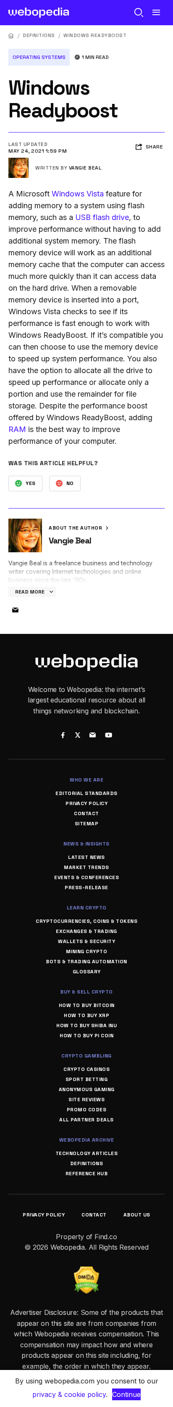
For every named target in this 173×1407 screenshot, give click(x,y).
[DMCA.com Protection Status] (86, 1271)
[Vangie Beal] (18, 161)
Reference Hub (87, 1173)
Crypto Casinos (86, 1069)
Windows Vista (78, 193)
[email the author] (15, 610)
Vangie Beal (85, 167)
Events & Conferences (86, 877)
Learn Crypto (87, 907)
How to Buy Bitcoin (87, 1005)
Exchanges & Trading (86, 931)
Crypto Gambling (86, 1055)
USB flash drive (102, 217)
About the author (76, 528)
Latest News (86, 857)
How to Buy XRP (86, 1015)
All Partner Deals (86, 1119)
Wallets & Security (86, 941)
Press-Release (86, 887)
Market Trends (86, 867)
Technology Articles (86, 1153)
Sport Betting (87, 1079)
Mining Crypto (86, 951)
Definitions (39, 35)
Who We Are (86, 779)
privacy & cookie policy (69, 1394)
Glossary (87, 971)
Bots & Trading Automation (86, 961)
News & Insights (86, 843)
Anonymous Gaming (87, 1089)
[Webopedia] (38, 13)
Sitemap (87, 823)
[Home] (11, 35)
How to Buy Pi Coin (86, 1035)
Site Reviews (86, 1099)
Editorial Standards (86, 793)
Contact (86, 813)
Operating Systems (39, 57)
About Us (136, 1214)
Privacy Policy (86, 803)
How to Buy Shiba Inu (86, 1025)
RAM (17, 429)
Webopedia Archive (86, 1140)
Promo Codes (87, 1109)
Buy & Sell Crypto (86, 991)
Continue (126, 1394)
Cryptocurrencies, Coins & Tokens (86, 921)
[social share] (62, 735)
